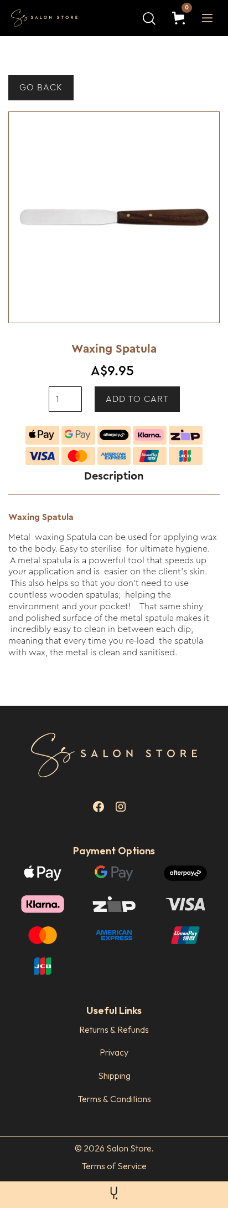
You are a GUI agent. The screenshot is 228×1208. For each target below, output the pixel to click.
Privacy (114, 1052)
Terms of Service (114, 1165)
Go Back (41, 87)
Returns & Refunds (114, 1029)
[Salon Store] (53, 18)
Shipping (114, 1075)
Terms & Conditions (114, 1098)
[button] (180, 18)
